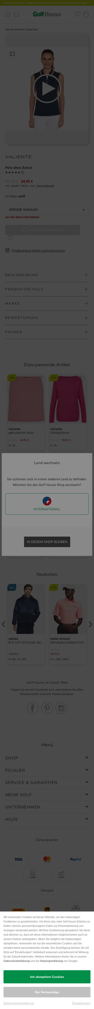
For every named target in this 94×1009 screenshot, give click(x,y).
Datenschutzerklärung (16, 961)
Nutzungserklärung (51, 961)
